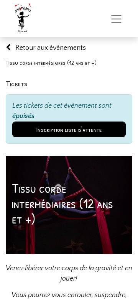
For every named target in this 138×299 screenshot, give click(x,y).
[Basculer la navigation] (116, 18)
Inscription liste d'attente (69, 129)
